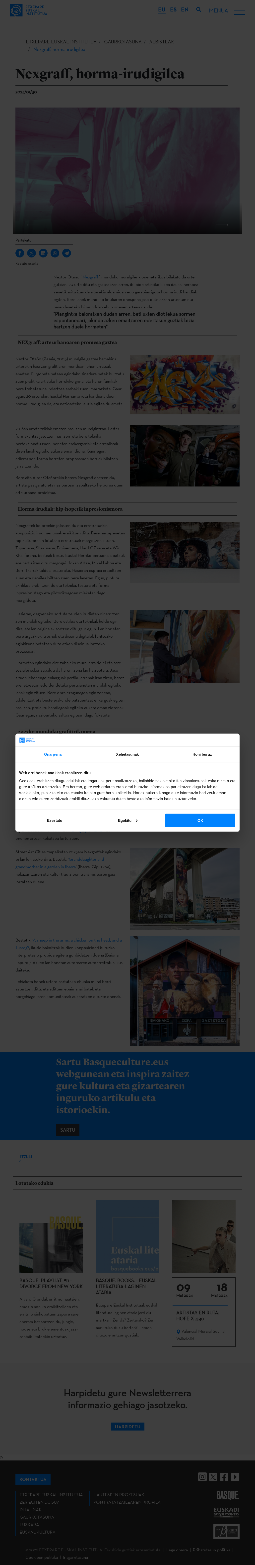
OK (200, 820)
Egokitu (124, 820)
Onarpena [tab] (53, 754)
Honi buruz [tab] (202, 754)
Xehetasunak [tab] (127, 754)
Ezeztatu (54, 820)
